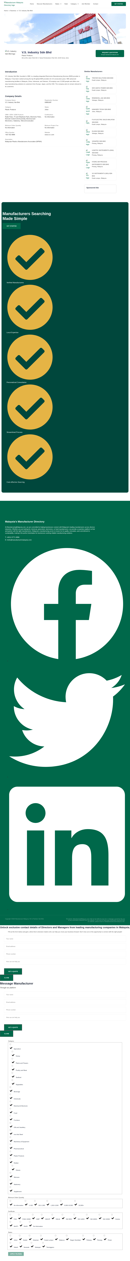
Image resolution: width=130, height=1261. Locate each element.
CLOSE (6, 978)
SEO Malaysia (48, 919)
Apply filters (16, 1254)
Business (13, 10)
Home (6, 10)
